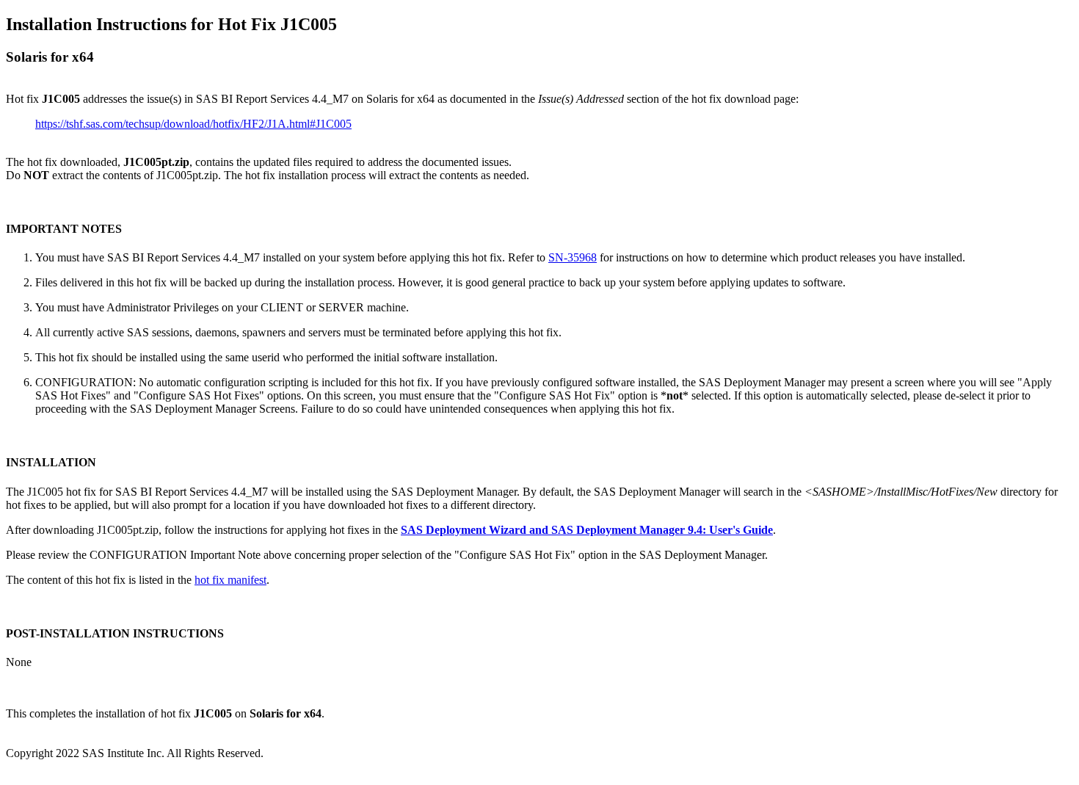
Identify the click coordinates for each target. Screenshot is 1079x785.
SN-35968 (572, 257)
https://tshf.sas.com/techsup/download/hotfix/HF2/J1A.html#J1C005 (193, 123)
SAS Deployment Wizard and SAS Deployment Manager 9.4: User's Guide (587, 530)
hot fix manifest (230, 580)
